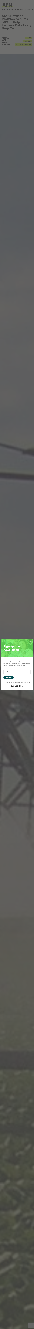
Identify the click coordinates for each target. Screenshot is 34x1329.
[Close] (30, 641)
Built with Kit (17, 686)
